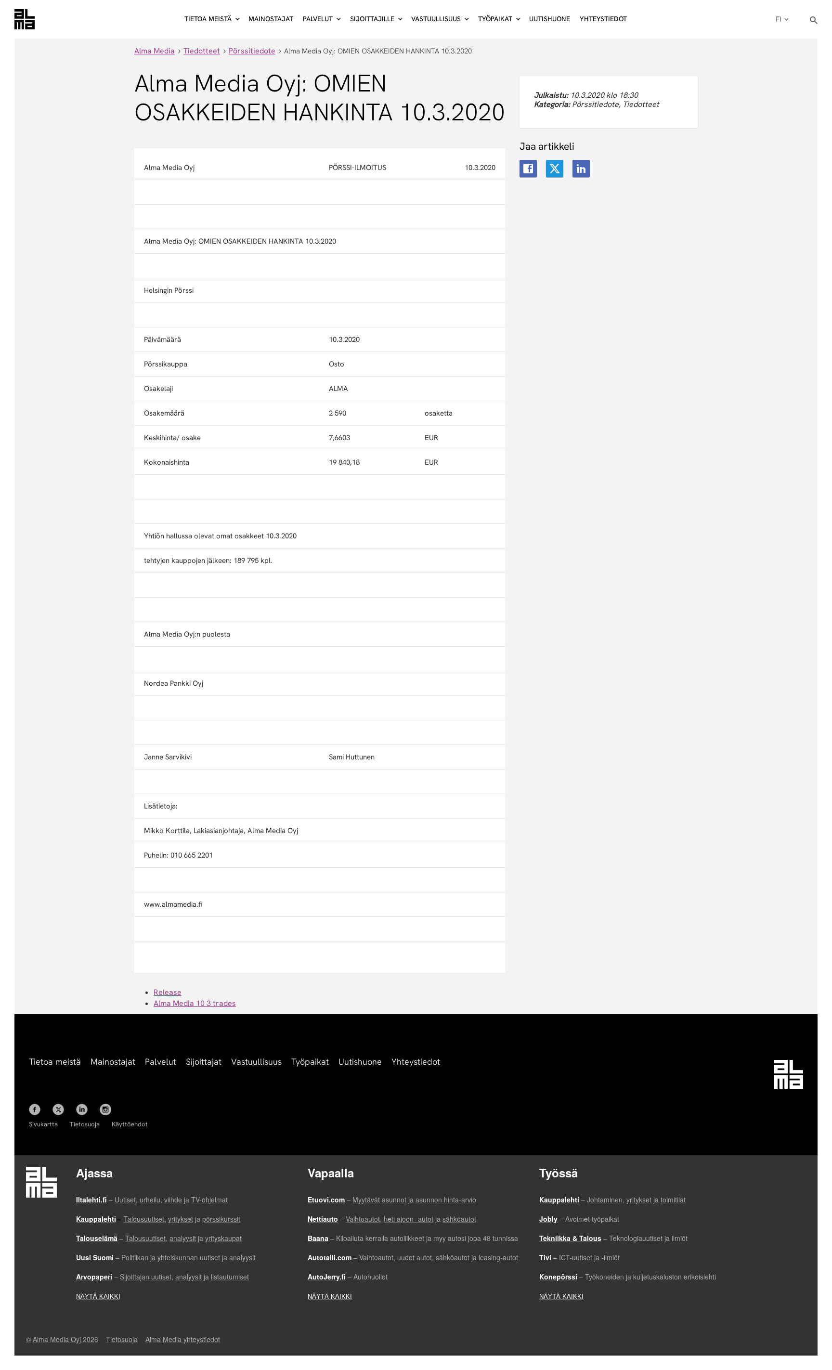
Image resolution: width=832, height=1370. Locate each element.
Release (168, 992)
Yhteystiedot (603, 18)
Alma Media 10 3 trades (195, 1003)
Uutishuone (549, 18)
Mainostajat (270, 18)
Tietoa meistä (55, 1061)
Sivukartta (43, 1124)
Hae (814, 20)
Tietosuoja (85, 1124)
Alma (24, 19)
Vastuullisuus (256, 1061)
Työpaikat (310, 1061)
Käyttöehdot (130, 1124)
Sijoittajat (203, 1061)
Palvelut (160, 1061)
